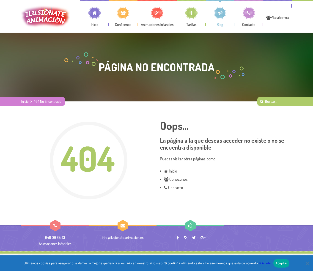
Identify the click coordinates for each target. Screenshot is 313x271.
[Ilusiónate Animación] (45, 16)
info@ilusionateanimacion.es (123, 237)
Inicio (25, 101)
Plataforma (280, 17)
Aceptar (281, 263)
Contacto (175, 187)
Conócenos (178, 179)
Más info (265, 263)
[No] (307, 263)
